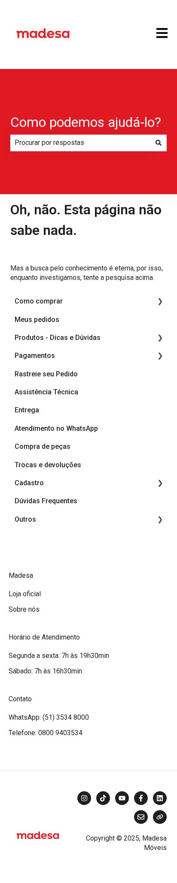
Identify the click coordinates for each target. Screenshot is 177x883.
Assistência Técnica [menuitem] (46, 392)
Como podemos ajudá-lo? (85, 122)
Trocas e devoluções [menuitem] (48, 465)
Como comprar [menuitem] (39, 301)
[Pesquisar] (158, 143)
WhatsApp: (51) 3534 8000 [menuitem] (49, 717)
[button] (160, 302)
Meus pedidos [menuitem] (37, 319)
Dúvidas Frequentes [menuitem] (46, 501)
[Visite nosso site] (160, 817)
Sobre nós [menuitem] (24, 609)
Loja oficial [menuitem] (25, 594)
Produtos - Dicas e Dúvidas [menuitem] (58, 337)
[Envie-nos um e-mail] (141, 817)
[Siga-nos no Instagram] (84, 798)
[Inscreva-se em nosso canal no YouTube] (122, 798)
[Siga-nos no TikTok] (103, 798)
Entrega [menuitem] (27, 410)
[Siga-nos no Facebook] (141, 798)
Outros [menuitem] (25, 519)
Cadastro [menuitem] (29, 483)
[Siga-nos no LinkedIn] (160, 798)
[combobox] (80, 143)
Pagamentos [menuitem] (35, 355)
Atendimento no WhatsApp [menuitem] (56, 428)
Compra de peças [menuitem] (42, 446)
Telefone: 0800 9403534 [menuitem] (45, 733)
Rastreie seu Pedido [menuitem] (46, 374)
